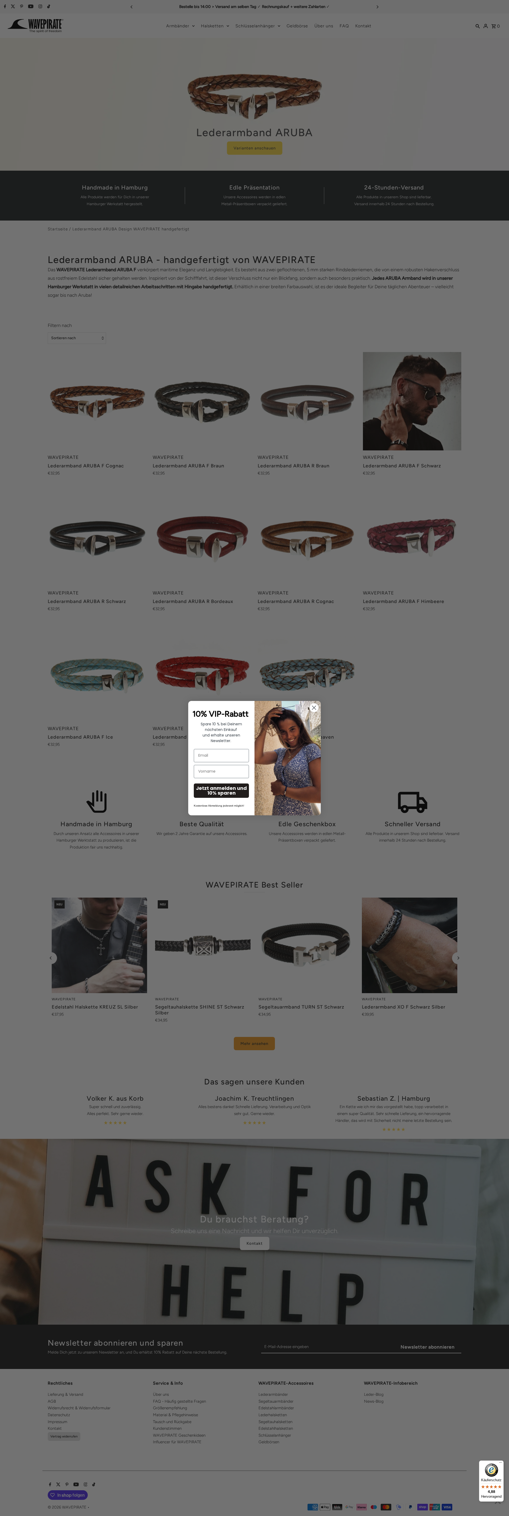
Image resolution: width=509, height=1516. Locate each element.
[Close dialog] (314, 707)
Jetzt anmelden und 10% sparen (221, 790)
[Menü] (500, 1464)
